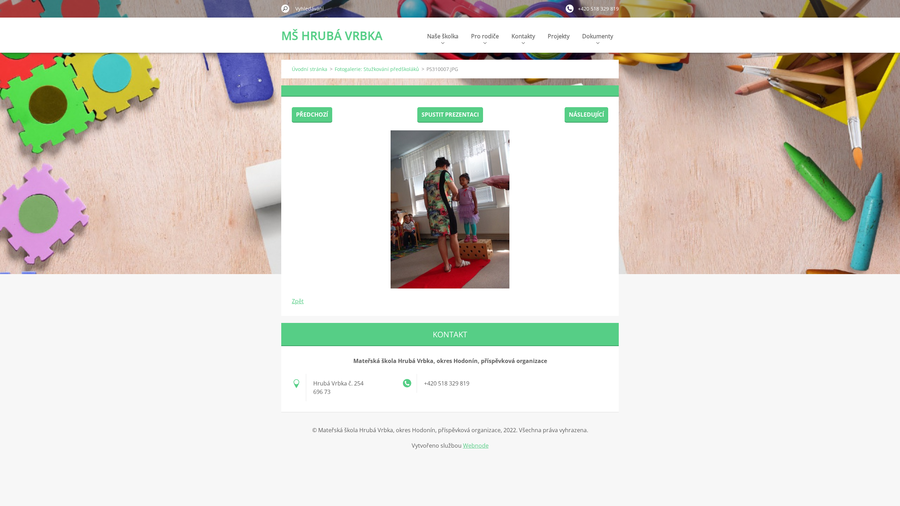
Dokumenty (597, 36)
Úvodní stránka (309, 69)
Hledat (285, 8)
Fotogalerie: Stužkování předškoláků (377, 69)
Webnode (476, 445)
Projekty (559, 36)
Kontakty (523, 36)
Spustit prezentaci (450, 114)
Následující (586, 114)
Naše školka (442, 36)
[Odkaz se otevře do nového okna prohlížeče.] (450, 209)
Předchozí (312, 114)
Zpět (298, 301)
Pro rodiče (485, 36)
